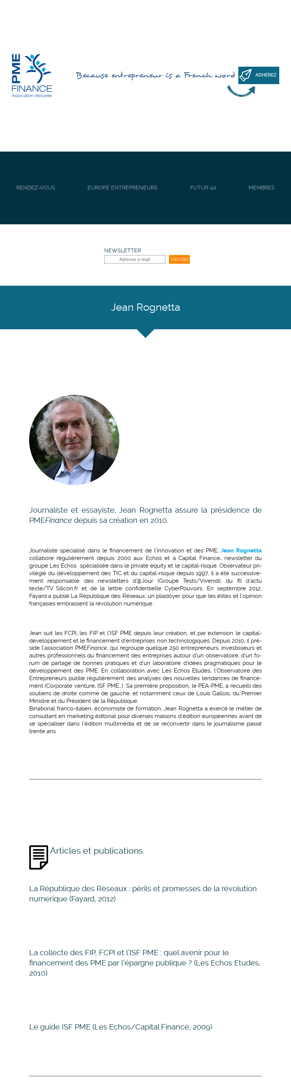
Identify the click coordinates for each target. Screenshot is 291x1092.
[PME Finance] (32, 76)
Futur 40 (203, 188)
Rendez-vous (35, 188)
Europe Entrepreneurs (123, 188)
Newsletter (122, 250)
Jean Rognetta (145, 510)
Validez (180, 259)
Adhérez (266, 75)
